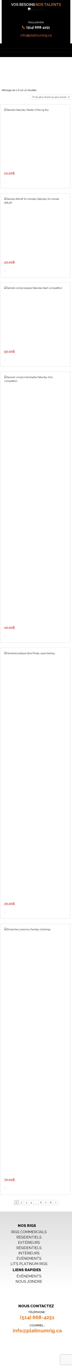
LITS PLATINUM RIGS (29, 1264)
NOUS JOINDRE (29, 1281)
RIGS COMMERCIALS (29, 1232)
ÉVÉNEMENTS (29, 1258)
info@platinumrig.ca (36, 35)
